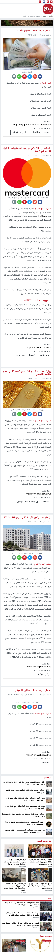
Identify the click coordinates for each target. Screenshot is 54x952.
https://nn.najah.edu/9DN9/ (38, 779)
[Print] (14, 76)
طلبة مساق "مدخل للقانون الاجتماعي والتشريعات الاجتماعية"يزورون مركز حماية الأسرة (15, 912)
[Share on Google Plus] (35, 76)
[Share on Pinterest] (24, 76)
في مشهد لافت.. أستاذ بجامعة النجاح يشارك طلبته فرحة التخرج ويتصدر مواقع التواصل (22, 939)
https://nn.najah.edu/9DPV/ (38, 124)
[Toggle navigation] (39, 2)
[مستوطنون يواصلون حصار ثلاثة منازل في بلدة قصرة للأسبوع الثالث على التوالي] (49, 832)
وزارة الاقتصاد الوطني (27, 501)
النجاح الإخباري (48, 9)
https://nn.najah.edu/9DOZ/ (38, 347)
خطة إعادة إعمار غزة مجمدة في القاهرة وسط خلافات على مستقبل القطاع (21, 928)
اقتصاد (44, 16)
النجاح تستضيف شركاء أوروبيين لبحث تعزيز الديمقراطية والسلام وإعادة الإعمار (40, 910)
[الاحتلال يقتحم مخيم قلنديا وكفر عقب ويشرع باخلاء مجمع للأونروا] (49, 816)
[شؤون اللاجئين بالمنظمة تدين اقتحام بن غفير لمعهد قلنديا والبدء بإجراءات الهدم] (49, 856)
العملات (45, 787)
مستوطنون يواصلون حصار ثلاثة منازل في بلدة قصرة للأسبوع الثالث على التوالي (25, 832)
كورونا (32, 355)
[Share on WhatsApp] (19, 76)
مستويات (20, 355)
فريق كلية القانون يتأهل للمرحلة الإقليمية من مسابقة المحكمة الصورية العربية (15, 886)
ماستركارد (43, 216)
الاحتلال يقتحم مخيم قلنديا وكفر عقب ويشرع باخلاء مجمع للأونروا (25, 816)
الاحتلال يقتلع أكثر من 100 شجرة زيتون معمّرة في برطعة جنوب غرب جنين (23, 840)
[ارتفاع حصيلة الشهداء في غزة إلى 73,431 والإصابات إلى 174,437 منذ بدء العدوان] (49, 808)
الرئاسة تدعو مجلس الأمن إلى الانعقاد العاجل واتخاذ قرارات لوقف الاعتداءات (25, 848)
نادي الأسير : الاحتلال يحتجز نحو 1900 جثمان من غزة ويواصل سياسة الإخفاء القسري (25, 824)
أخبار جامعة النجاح (44, 866)
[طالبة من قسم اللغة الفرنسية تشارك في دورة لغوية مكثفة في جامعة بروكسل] (40, 876)
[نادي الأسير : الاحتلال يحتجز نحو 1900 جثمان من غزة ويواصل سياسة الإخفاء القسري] (49, 824)
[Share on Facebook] (40, 76)
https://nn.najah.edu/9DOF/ (38, 493)
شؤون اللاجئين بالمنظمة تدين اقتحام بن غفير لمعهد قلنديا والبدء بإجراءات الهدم (25, 856)
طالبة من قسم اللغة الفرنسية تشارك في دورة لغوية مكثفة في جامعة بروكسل (40, 886)
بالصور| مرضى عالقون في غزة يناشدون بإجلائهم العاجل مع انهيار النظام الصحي (20, 949)
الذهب (46, 501)
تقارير (49, 923)
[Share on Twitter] (29, 76)
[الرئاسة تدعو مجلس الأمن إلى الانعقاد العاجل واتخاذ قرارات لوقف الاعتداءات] (49, 848)
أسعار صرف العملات (40, 132)
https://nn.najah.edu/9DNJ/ (38, 666)
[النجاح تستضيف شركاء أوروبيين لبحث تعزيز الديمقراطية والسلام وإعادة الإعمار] (40, 899)
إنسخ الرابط (18, 124)
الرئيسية (51, 16)
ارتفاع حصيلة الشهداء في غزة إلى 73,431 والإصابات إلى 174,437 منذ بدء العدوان (24, 808)
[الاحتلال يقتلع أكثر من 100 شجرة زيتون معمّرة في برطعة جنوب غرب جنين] (49, 840)
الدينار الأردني (19, 132)
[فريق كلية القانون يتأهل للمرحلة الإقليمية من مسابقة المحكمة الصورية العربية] (14, 876)
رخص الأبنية (43, 674)
